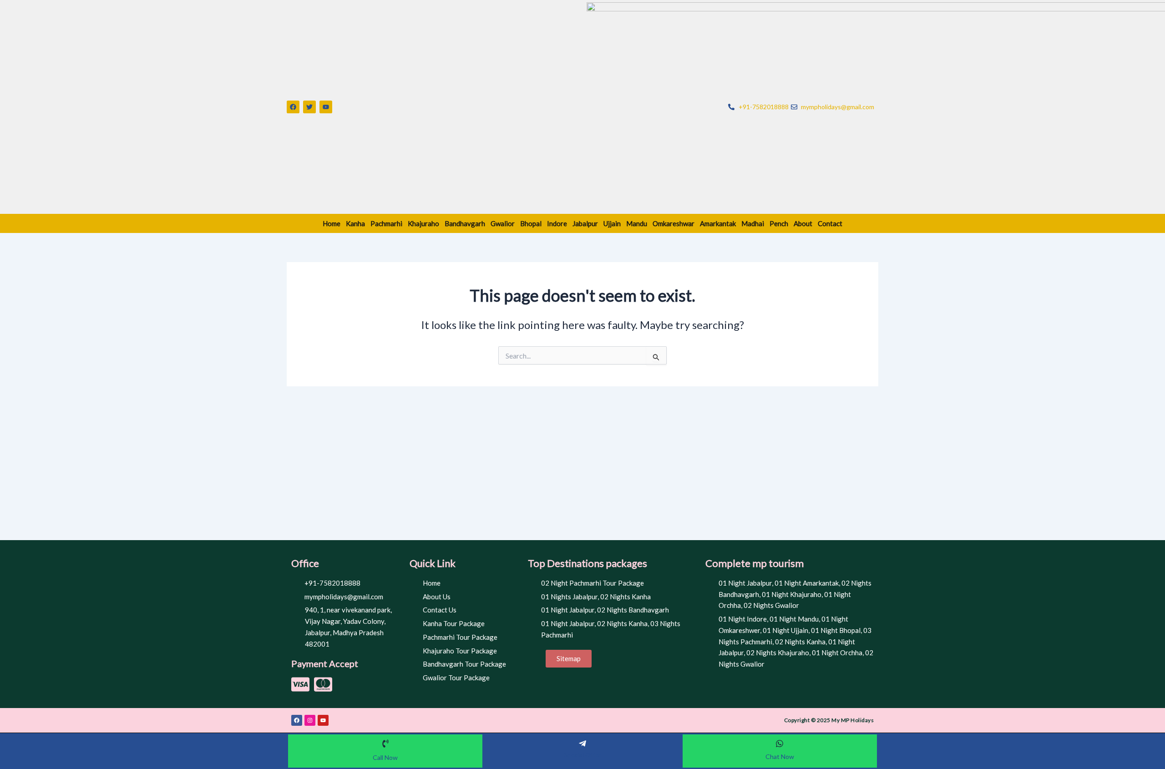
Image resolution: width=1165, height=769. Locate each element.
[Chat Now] (779, 743)
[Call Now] (385, 743)
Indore (557, 223)
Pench (779, 223)
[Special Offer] (582, 743)
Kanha (355, 223)
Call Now (385, 757)
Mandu (636, 223)
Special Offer (582, 755)
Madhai (752, 223)
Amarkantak (718, 223)
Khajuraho (423, 223)
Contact (830, 223)
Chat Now (779, 756)
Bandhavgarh (465, 223)
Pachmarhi (386, 223)
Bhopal (531, 223)
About (803, 223)
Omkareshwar (673, 223)
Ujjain (612, 223)
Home (331, 223)
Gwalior (503, 223)
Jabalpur (585, 223)
